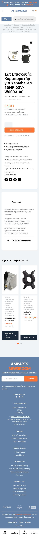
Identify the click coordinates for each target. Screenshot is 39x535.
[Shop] (5, 532)
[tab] (19, 202)
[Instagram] (22, 397)
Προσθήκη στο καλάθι (15, 130)
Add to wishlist (24, 135)
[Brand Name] (7, 507)
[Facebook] (16, 397)
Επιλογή (27, 337)
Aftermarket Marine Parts (23, 514)
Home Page (7, 25)
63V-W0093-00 (13, 169)
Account (14, 533)
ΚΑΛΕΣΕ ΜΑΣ (33, 2)
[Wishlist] (34, 532)
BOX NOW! (29, 5)
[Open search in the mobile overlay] (24, 19)
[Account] (15, 532)
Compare (10, 135)
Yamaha (16, 25)
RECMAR (27, 96)
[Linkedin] (19, 397)
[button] (31, 42)
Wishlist (34, 533)
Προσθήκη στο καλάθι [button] (9, 335)
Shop (5, 533)
